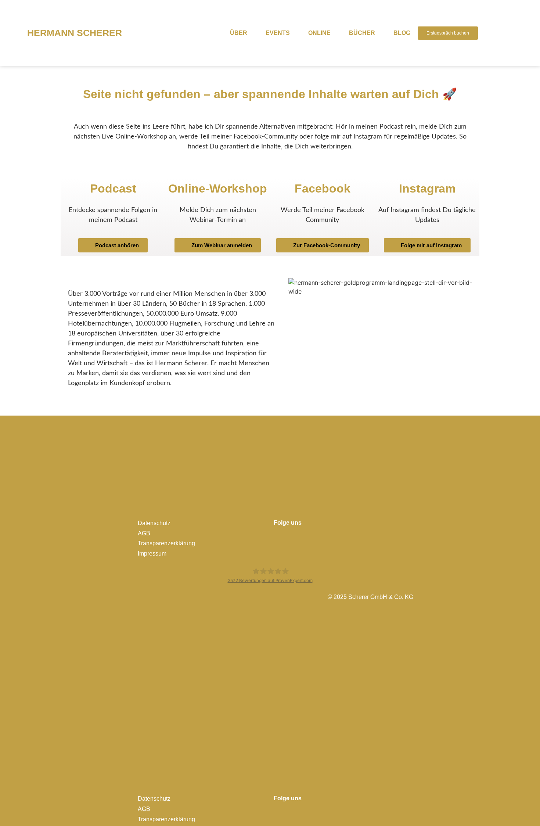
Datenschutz (154, 523)
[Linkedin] (305, 537)
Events (278, 33)
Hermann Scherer (74, 33)
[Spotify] (333, 537)
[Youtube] (319, 537)
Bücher (362, 33)
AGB (144, 533)
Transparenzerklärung (166, 543)
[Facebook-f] (277, 537)
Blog (401, 33)
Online (319, 33)
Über (238, 33)
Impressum (152, 553)
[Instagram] (291, 537)
